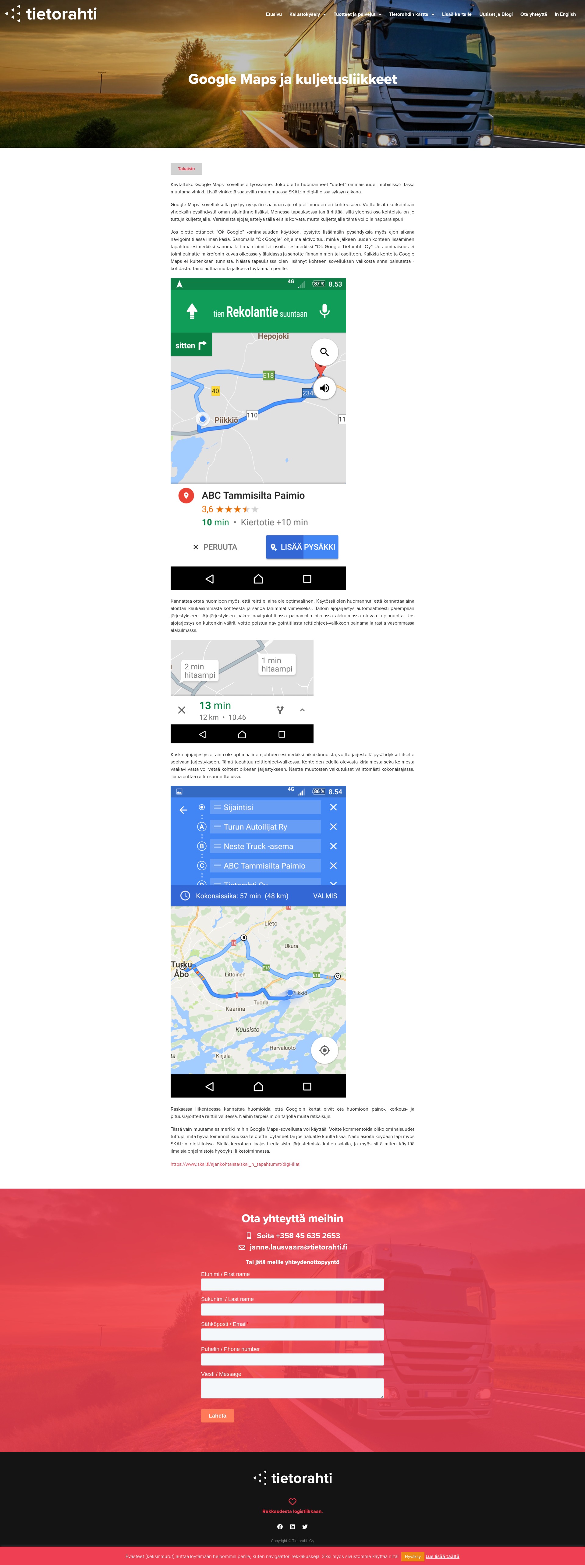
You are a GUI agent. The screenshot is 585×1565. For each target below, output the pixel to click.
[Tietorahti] (51, 14)
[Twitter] (305, 1526)
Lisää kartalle (457, 14)
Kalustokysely (304, 14)
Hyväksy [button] (413, 1556)
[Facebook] (280, 1526)
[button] (186, 169)
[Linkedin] (292, 1526)
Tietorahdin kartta (408, 14)
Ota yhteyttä (533, 14)
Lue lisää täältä (442, 1556)
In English (565, 14)
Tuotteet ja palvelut (354, 14)
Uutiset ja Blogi (496, 14)
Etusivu (274, 14)
